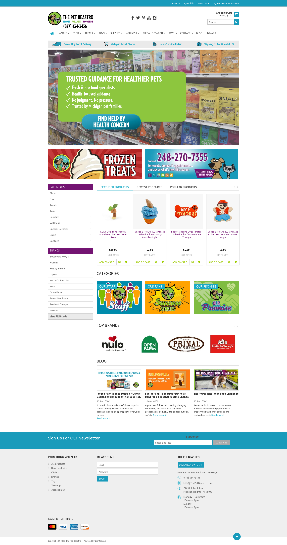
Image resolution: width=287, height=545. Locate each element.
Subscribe (192, 436)
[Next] (236, 98)
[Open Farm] (149, 344)
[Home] (52, 33)
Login (215, 3)
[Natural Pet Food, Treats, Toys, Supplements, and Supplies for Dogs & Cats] (70, 17)
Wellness (131, 33)
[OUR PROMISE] (216, 283)
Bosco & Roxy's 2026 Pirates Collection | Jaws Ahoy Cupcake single (150, 235)
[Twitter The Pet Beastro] (138, 18)
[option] (113, 231)
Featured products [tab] (115, 187)
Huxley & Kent (57, 268)
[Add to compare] (119, 262)
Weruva (54, 310)
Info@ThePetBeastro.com (198, 483)
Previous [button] (234, 187)
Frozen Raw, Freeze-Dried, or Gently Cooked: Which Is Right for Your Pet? (119, 395)
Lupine (53, 274)
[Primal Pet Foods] (186, 344)
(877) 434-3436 (192, 477)
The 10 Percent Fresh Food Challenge (216, 393)
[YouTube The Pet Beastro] (149, 18)
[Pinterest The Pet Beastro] (144, 18)
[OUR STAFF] (119, 283)
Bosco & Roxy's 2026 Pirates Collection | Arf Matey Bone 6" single (186, 235)
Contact (185, 33)
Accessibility (58, 489)
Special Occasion (153, 33)
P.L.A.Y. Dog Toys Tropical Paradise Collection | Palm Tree (113, 235)
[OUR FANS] (167, 283)
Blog (199, 33)
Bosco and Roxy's (59, 256)
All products (58, 464)
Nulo (52, 286)
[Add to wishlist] (126, 262)
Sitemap (56, 485)
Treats (89, 33)
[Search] (236, 22)
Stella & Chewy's (59, 304)
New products (59, 468)
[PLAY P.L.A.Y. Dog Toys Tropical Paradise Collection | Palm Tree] (113, 211)
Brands (211, 33)
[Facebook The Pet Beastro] (133, 18)
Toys (102, 33)
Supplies (115, 33)
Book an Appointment (190, 464)
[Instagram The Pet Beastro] (154, 18)
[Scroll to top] (237, 536)
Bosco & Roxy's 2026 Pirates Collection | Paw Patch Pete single (223, 235)
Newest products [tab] (149, 187)
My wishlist (189, 3)
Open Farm (56, 292)
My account (203, 3)
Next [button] (237, 187)
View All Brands (58, 316)
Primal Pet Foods (59, 298)
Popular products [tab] (183, 187)
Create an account (230, 3)
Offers (55, 472)
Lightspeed (100, 541)
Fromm (54, 262)
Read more (103, 418)
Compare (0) (174, 3)
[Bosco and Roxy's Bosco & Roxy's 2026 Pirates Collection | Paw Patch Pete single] (222, 211)
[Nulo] (113, 344)
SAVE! (171, 33)
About (63, 33)
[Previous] (51, 98)
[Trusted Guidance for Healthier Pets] (143, 97)
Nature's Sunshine (59, 280)
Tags (53, 481)
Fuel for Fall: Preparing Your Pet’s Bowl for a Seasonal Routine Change (167, 395)
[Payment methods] (52, 527)
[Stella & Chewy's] (222, 344)
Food (76, 33)
